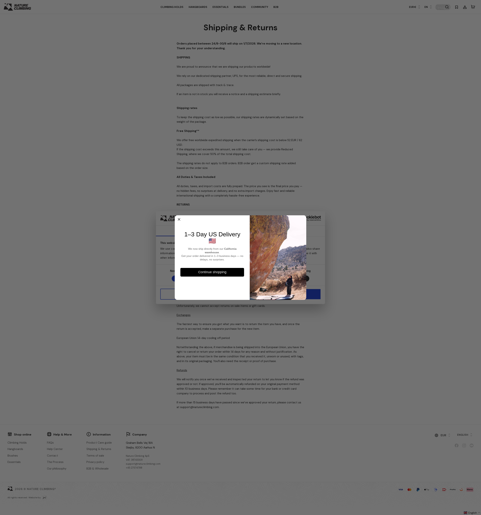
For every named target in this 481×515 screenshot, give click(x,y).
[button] (179, 219)
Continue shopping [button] (212, 272)
